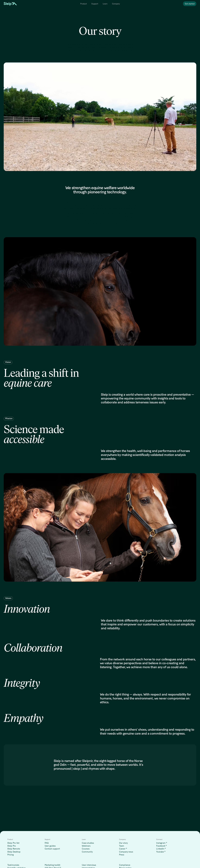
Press (121, 855)
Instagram (160, 843)
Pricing (10, 855)
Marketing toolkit (52, 865)
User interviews (89, 865)
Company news (126, 852)
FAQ (47, 843)
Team (121, 846)
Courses (86, 849)
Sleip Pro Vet (13, 843)
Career (122, 849)
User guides (50, 846)
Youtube (160, 852)
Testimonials (13, 865)
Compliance (124, 865)
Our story (123, 843)
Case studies (88, 843)
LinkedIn (160, 849)
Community (87, 852)
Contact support (52, 849)
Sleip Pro (11, 846)
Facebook (160, 846)
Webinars (86, 846)
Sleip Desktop (13, 852)
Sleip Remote (13, 849)
